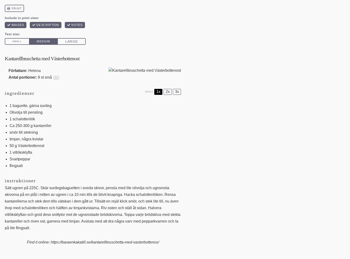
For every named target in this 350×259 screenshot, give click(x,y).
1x (158, 92)
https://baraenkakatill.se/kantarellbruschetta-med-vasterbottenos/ (105, 242)
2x (168, 92)
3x (177, 92)
